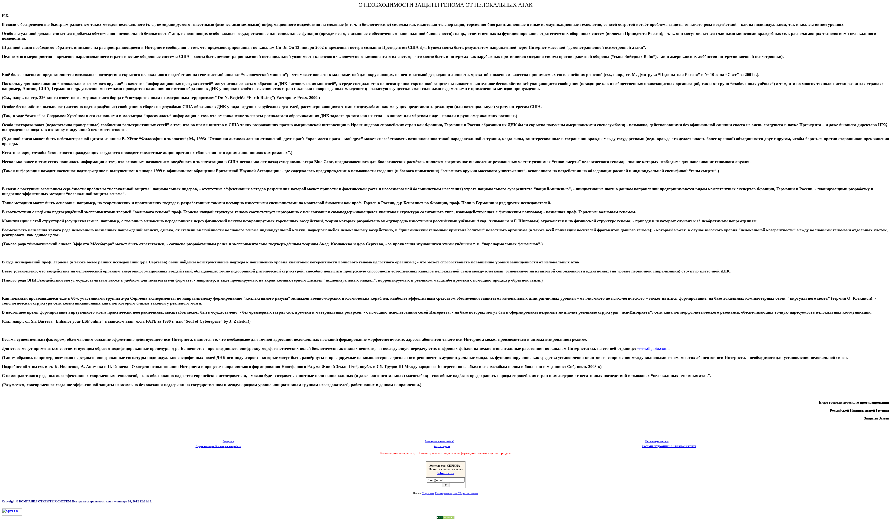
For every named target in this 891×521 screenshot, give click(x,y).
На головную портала (656, 441)
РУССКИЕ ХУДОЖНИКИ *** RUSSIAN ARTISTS (669, 446)
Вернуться (228, 441)
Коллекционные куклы (446, 493)
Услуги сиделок (442, 446)
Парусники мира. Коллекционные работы (218, 446)
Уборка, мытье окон (468, 493)
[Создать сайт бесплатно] (445, 518)
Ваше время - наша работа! (439, 441)
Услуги (428, 493)
